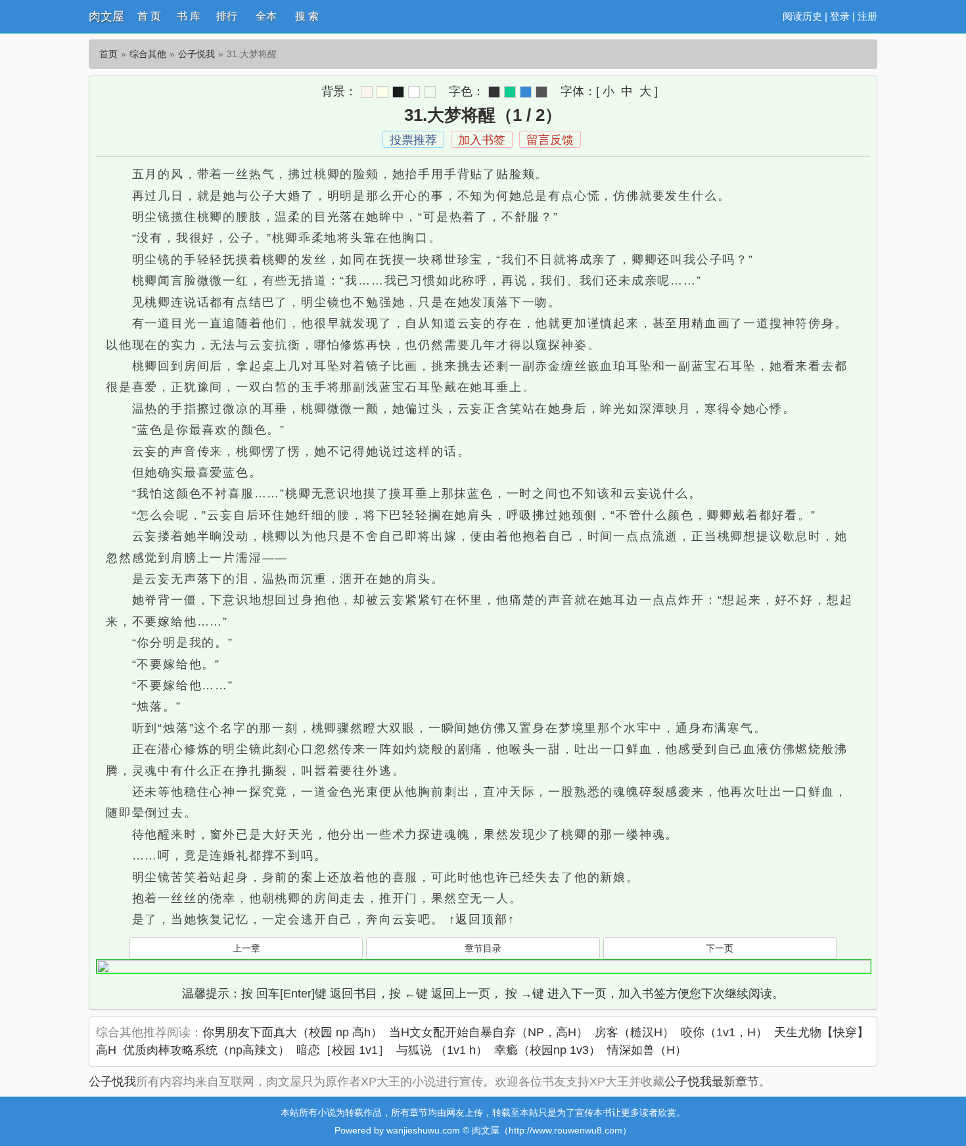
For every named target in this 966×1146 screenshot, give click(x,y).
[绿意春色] (430, 92)
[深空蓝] (526, 92)
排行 (226, 16)
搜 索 (307, 16)
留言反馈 (550, 140)
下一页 (719, 948)
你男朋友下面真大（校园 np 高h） (292, 1032)
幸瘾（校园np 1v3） (547, 1050)
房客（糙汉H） (634, 1032)
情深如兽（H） (647, 1050)
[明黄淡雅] (382, 92)
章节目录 (483, 948)
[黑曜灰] (398, 92)
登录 (840, 16)
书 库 (188, 16)
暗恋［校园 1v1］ (343, 1050)
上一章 (246, 948)
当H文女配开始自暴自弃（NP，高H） (488, 1032)
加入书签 (481, 140)
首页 (108, 54)
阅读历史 (802, 16)
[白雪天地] (414, 92)
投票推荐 (413, 140)
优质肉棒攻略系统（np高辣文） (206, 1050)
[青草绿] (510, 92)
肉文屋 (106, 16)
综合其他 (147, 54)
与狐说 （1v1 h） (442, 1050)
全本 (266, 16)
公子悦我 (196, 54)
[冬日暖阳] (367, 92)
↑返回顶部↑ (482, 919)
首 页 (149, 16)
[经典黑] (494, 92)
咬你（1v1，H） (724, 1032)
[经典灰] (541, 92)
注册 (867, 16)
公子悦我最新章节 (711, 1081)
